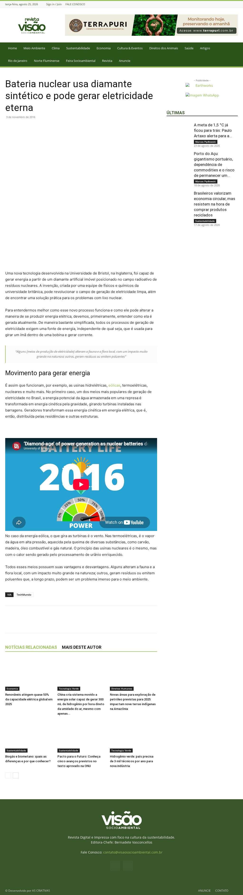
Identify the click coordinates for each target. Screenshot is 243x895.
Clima (56, 48)
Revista (107, 61)
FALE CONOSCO (75, 4)
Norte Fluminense (46, 61)
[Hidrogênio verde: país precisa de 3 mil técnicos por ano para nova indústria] (133, 736)
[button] (237, 48)
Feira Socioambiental (80, 61)
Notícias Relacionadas (31, 647)
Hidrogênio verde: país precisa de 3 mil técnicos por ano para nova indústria (131, 761)
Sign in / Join (54, 4)
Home (12, 48)
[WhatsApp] (32, 127)
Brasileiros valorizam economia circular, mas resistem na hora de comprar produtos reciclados (214, 204)
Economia (104, 48)
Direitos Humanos (121, 688)
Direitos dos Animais (163, 48)
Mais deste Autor (81, 647)
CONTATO (221, 891)
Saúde (189, 48)
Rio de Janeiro (17, 61)
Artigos (205, 48)
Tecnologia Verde (69, 688)
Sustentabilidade (78, 48)
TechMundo (24, 594)
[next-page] (16, 775)
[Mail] (235, 4)
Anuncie (124, 61)
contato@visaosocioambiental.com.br (133, 852)
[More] (65, 127)
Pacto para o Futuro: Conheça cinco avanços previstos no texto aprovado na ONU (78, 761)
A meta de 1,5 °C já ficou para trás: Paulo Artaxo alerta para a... (213, 130)
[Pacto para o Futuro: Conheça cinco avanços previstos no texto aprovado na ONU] (81, 736)
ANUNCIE (204, 891)
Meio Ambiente (34, 48)
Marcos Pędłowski (205, 141)
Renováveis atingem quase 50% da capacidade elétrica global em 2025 (28, 699)
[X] (21, 127)
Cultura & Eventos (130, 48)
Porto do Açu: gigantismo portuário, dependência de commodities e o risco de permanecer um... (214, 164)
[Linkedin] (42, 127)
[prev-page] (8, 775)
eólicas (114, 385)
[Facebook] (229, 4)
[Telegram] (53, 127)
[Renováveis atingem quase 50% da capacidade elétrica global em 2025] (28, 674)
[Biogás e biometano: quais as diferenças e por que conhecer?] (28, 736)
